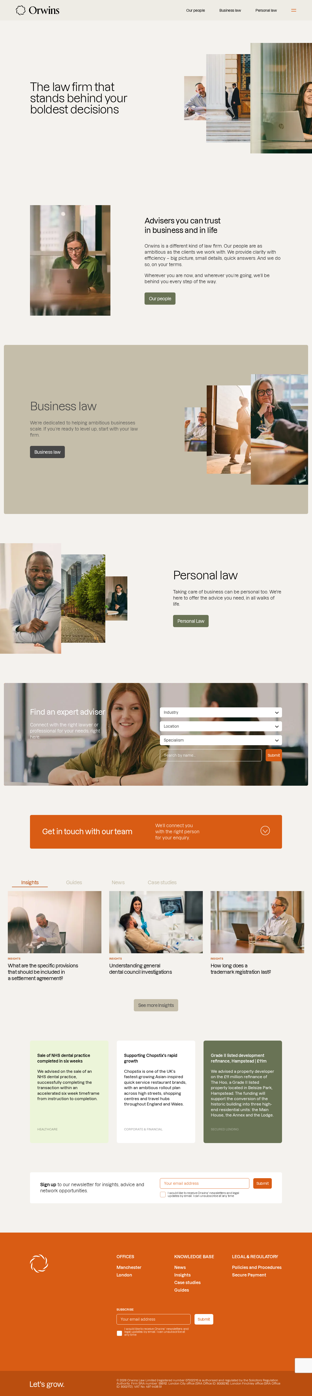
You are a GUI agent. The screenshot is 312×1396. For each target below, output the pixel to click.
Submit (274, 755)
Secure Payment (249, 1275)
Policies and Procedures (257, 1267)
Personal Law (190, 621)
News (180, 1267)
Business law (230, 10)
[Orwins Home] (37, 10)
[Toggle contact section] (265, 830)
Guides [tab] (74, 882)
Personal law (266, 10)
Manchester (129, 1267)
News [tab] (118, 882)
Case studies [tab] (162, 882)
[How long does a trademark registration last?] (257, 936)
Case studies (187, 1282)
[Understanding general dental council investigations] (156, 936)
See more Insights (156, 1005)
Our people (195, 10)
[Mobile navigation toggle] (293, 10)
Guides (181, 1290)
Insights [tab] (30, 882)
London (124, 1275)
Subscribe (125, 1309)
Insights (182, 1275)
